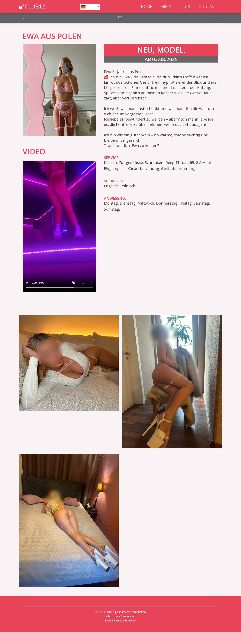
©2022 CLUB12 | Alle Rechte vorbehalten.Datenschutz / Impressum (120, 614)
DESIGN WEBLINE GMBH (120, 620)
